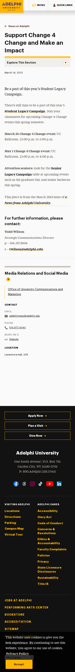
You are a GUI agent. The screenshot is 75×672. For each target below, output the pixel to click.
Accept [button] (19, 664)
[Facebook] (16, 483)
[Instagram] (32, 483)
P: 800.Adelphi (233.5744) (37, 471)
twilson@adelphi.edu (26, 249)
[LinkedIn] (59, 483)
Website (13, 339)
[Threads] (24, 483)
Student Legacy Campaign (25, 111)
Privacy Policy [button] (17, 653)
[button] (38, 5)
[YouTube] (49, 483)
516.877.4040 (17, 327)
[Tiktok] (40, 483)
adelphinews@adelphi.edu (24, 316)
